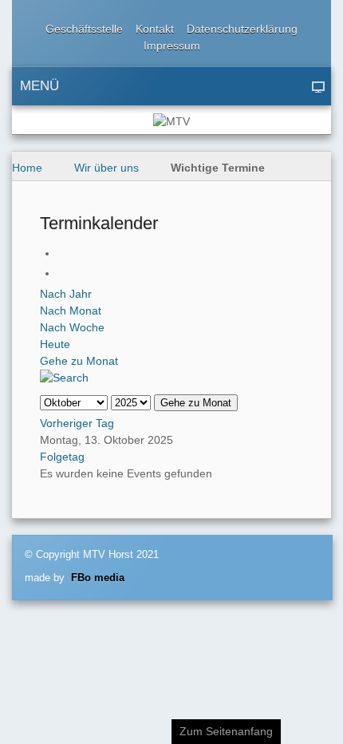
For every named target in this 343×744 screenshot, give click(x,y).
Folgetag (62, 456)
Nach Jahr (66, 293)
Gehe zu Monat (79, 360)
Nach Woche (72, 327)
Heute (55, 344)
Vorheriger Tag (77, 423)
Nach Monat (70, 310)
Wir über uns (106, 167)
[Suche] (64, 377)
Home (27, 167)
